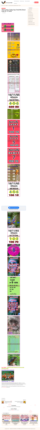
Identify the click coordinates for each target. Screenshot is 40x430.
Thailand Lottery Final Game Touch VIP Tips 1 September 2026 (6, 423)
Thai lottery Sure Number (31, 18)
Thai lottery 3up (3, 8)
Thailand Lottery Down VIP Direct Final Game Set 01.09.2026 (24, 423)
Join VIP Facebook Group (14, 207)
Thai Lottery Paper (30, 15)
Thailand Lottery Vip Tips (31, 24)
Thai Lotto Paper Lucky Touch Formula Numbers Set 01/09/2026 (15, 423)
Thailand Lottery (30, 21)
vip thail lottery (4, 387)
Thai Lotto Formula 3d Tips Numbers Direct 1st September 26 (33, 423)
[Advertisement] (13, 18)
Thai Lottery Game (30, 14)
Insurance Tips (30, 9)
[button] (36, 2)
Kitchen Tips (29, 11)
